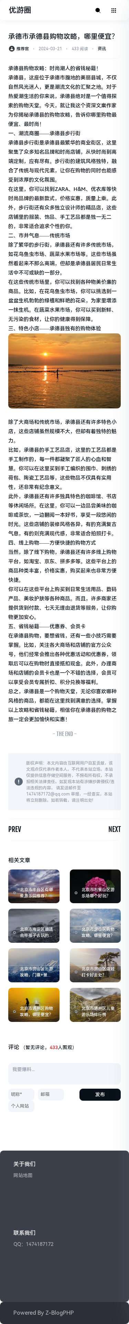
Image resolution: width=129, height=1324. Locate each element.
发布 (100, 1094)
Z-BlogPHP (59, 1313)
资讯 (102, 48)
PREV (14, 829)
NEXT (114, 829)
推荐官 (23, 48)
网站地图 (23, 1175)
